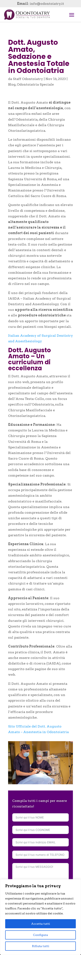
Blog (12, 84)
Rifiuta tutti (40, 946)
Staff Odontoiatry (28, 79)
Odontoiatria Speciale (35, 84)
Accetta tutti (40, 923)
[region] (40, 917)
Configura (40, 935)
